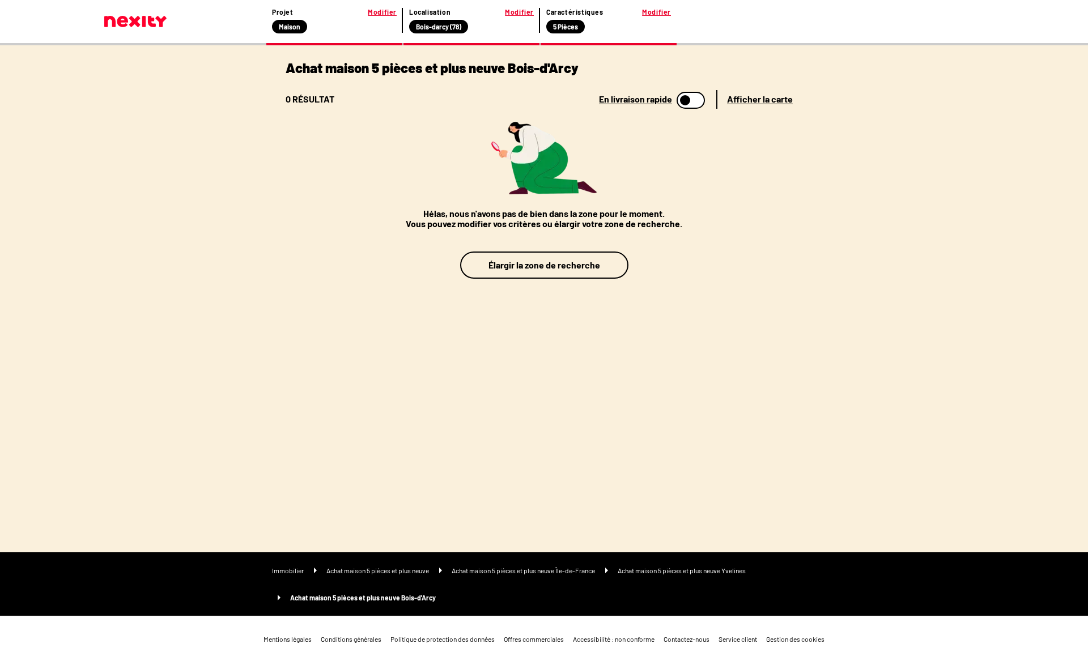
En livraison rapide (635, 99)
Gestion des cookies (795, 639)
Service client (738, 639)
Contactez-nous (686, 639)
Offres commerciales (534, 639)
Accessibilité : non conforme (613, 639)
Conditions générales (351, 639)
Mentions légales (288, 639)
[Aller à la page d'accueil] (135, 21)
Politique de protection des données (442, 639)
